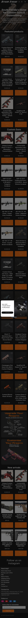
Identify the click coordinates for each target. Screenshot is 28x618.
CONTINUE (7, 312)
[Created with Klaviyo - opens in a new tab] (14, 317)
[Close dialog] (26, 301)
